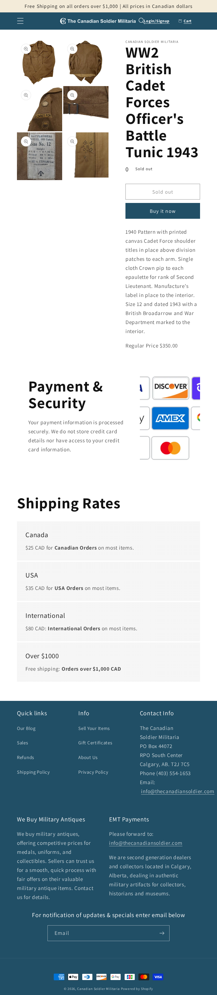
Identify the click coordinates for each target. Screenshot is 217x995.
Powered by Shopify (137, 989)
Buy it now (163, 211)
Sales (22, 743)
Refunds (25, 757)
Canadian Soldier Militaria (98, 989)
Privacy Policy (93, 772)
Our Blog (26, 728)
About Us (88, 757)
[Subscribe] (161, 933)
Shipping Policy (33, 772)
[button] (20, 21)
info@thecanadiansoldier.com (177, 791)
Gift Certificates (95, 743)
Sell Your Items (94, 728)
